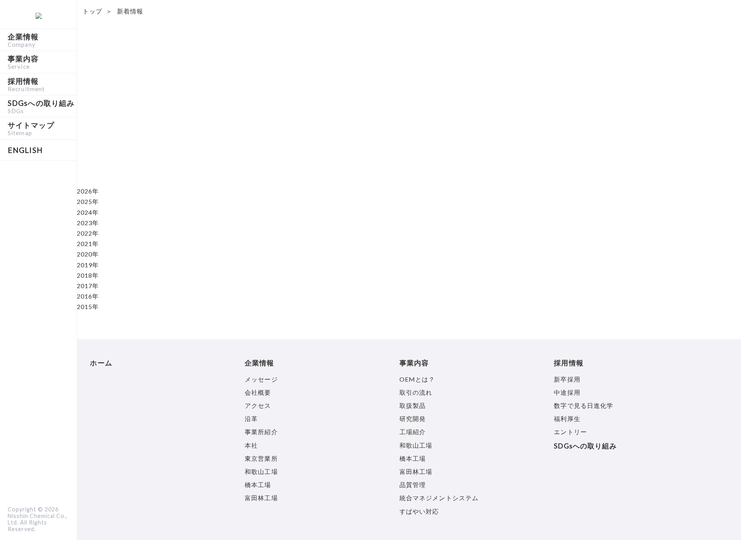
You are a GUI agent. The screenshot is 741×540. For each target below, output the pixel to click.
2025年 (88, 201)
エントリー (570, 431)
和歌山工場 (261, 471)
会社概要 (258, 392)
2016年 (88, 296)
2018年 (88, 275)
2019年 (88, 264)
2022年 (88, 233)
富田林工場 (261, 497)
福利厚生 (567, 418)
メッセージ (261, 379)
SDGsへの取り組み (41, 106)
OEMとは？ (417, 379)
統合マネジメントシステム (439, 497)
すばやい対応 (419, 511)
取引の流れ (416, 392)
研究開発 (412, 418)
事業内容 (23, 62)
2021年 (88, 243)
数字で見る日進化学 (583, 405)
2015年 (88, 306)
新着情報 (130, 11)
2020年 (88, 254)
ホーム (101, 363)
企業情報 (23, 40)
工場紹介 (412, 431)
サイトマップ (31, 128)
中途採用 (567, 392)
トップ (92, 11)
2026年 (88, 191)
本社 (251, 445)
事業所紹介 (261, 431)
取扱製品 (412, 405)
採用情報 (26, 84)
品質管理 (412, 484)
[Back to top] (721, 520)
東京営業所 (261, 458)
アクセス (258, 405)
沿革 (251, 418)
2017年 (88, 285)
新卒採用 (567, 379)
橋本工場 (258, 484)
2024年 (88, 212)
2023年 (88, 222)
